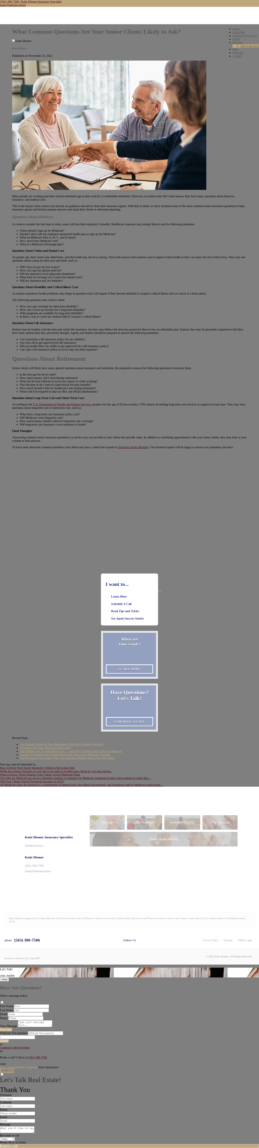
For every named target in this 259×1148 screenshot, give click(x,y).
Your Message (8, 1026)
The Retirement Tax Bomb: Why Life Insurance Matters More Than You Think (67, 758)
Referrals (237, 52)
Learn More (129, 669)
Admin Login (245, 940)
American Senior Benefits (133, 447)
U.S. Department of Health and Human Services (62, 404)
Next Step (6, 1029)
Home (236, 28)
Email (3, 1014)
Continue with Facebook (15, 1047)
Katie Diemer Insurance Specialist (49, 837)
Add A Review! (249, 46)
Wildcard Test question (13, 1033)
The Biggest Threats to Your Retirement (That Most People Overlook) (61, 744)
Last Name (6, 1010)
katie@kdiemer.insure (13, 5)
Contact (237, 56)
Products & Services (244, 35)
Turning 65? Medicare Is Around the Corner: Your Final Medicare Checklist (65, 754)
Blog (235, 49)
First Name (6, 1006)
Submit (4, 1040)
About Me (238, 32)
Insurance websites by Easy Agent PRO (22, 958)
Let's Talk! (7, 1070)
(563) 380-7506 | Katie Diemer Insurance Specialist (30, 1)
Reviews (237, 42)
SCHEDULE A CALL (129, 721)
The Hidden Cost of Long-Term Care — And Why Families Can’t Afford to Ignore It (71, 751)
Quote (236, 39)
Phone (4, 1018)
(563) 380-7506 (34, 865)
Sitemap (228, 940)
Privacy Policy (210, 940)
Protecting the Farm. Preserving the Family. (45, 747)
